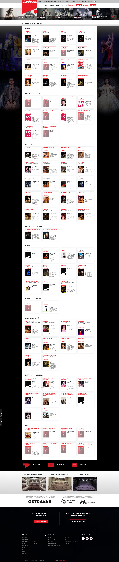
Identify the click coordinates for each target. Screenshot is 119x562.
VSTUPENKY (36, 464)
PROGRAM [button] (40, 1)
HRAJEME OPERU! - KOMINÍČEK (49, 46)
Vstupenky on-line (40, 521)
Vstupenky (92, 5)
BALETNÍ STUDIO (28, 301)
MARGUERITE (81, 321)
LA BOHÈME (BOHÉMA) (82, 46)
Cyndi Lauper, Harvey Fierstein (97, 18)
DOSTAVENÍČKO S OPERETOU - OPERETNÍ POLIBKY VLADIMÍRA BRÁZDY (49, 394)
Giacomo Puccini (22, 18)
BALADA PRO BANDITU (65, 147)
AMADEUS (27, 147)
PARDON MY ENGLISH (65, 338)
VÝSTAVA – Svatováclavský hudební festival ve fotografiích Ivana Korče (85, 444)
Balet (35, 541)
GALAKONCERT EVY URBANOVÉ (31, 46)
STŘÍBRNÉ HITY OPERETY (48, 408)
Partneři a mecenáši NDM (71, 541)
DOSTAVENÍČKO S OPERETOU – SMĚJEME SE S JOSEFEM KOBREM (67, 394)
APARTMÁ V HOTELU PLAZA (48, 147)
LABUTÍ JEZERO (81, 248)
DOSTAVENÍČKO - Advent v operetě (85, 378)
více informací (28, 34)
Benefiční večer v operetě (30, 378)
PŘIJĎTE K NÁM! (81, 428)
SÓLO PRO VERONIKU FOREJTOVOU (50, 229)
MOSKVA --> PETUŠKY (47, 192)
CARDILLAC (45, 31)
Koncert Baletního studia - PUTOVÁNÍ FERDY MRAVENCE (50, 302)
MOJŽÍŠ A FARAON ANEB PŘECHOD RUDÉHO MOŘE (63, 17)
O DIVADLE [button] (68, 1)
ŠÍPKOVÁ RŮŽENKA (82, 265)
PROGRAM (83, 464)
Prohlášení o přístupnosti (54, 545)
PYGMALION (45, 209)
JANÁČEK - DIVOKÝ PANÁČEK (84, 110)
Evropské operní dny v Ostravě (49, 110)
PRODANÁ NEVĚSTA (29, 75)
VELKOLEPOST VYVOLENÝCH (84, 209)
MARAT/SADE (28, 192)
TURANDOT (21, 17)
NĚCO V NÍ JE (81, 192)
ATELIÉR (24, 549)
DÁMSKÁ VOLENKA (64, 378)
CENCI (79, 147)
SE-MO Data (62, 560)
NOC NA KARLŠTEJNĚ (47, 338)
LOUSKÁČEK (27, 265)
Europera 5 (80, 96)
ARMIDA (27, 31)
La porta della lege (29, 126)
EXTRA (24, 547)
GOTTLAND (45, 162)
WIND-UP (45, 281)
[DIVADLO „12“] (85, 484)
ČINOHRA (51, 5)
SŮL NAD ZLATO (64, 209)
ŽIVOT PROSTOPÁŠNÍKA (83, 75)
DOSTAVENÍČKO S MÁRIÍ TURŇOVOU (68, 96)
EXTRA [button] (73, 1)
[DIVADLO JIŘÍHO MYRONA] (60, 484)
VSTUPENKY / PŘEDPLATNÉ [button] (50, 1)
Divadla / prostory (52, 541)
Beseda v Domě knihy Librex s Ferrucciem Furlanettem (31, 97)
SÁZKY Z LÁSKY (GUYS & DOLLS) (49, 355)
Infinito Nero (63, 110)
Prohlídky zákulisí (69, 537)
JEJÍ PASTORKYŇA (64, 46)
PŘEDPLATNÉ (60, 464)
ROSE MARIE (28, 355)
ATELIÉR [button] (78, 1)
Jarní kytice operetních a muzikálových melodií (83, 394)
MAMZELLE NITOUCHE (65, 321)
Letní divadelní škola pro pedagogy (50, 428)
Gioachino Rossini (59, 18)
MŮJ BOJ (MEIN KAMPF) (65, 192)
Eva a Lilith (27, 110)
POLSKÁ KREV (81, 338)
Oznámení (67, 543)
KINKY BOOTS (95, 17)
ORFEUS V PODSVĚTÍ (65, 59)
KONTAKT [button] (90, 1)
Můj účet (86, 5)
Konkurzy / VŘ (51, 539)
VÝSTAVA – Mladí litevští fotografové (68, 443)
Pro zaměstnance (52, 543)
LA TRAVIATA (28, 59)
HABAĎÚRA (63, 162)
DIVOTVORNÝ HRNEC (29, 321)
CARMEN (62, 31)
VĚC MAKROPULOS (64, 75)
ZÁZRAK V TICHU (64, 281)
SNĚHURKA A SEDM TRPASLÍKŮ (31, 281)
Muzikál (35, 543)
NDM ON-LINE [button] (61, 1)
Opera (35, 537)
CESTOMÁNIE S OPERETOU (48, 378)
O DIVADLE (25, 545)
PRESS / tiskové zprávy (53, 537)
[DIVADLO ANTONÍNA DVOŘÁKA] (34, 484)
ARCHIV (24, 551)
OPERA (45, 5)
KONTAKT (24, 553)
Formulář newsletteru (78, 521)
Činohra (35, 539)
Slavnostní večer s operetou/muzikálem (29, 409)
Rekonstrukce (68, 539)
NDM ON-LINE (25, 543)
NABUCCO (45, 59)
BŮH (75, 17)
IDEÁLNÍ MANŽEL (81, 162)
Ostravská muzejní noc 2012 (66, 428)
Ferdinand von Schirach (78, 18)
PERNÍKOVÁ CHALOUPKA (83, 59)
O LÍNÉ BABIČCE (40, 17)
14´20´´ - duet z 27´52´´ (30, 248)
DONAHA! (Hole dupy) (29, 162)
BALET (58, 5)
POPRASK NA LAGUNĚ (29, 209)
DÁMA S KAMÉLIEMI (47, 248)
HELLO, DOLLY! (46, 321)
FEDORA (80, 31)
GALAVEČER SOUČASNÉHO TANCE (68, 248)
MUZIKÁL (64, 5)
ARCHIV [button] (84, 1)
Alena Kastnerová (40, 18)
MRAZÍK (27, 338)
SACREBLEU (63, 265)
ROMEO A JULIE (46, 75)
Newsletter (71, 5)
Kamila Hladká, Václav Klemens (6, 18)
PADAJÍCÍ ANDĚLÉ (46, 265)
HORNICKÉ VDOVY (5, 17)
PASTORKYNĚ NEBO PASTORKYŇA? (32, 229)
